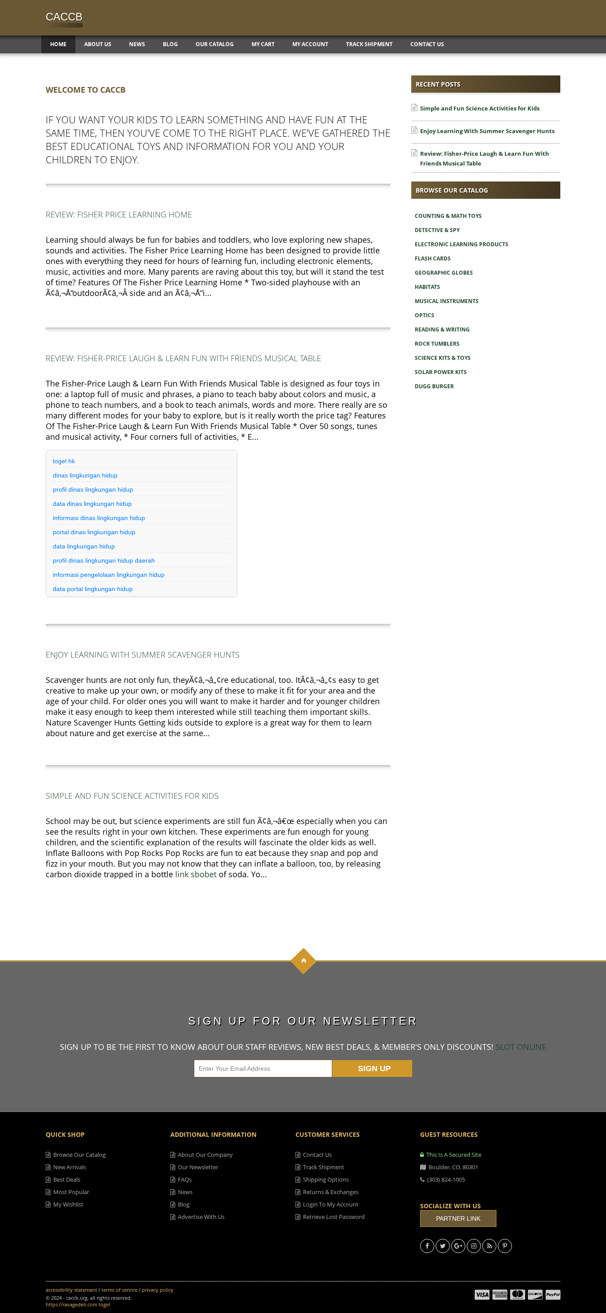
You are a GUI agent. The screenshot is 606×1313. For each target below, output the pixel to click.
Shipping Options (324, 1179)
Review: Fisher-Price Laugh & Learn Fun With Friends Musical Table (183, 358)
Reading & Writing (442, 329)
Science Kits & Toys (443, 358)
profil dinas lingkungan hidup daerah (104, 560)
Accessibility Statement (71, 1289)
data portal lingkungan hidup (93, 588)
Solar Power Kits (441, 372)
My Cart (263, 44)
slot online (521, 1046)
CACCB (64, 17)
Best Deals (65, 1179)
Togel (104, 1304)
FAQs (183, 1179)
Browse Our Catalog (78, 1155)
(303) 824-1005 (445, 1179)
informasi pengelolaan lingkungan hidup (109, 574)
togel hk (64, 461)
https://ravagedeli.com (71, 1304)
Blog (170, 44)
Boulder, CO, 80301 (452, 1167)
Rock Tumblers (437, 343)
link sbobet (195, 874)
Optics (424, 315)
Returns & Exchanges (329, 1192)
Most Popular (70, 1192)
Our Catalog (215, 44)
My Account (310, 44)
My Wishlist (67, 1204)
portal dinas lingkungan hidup (94, 532)
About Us (97, 44)
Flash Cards (433, 258)
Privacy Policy (157, 1289)
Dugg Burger (434, 386)
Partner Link (458, 1218)
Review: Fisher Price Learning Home (119, 214)
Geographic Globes (444, 272)
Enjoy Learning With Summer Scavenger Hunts (143, 654)
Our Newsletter (196, 1167)
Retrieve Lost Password (332, 1217)
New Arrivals (68, 1167)
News (137, 44)
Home (58, 44)
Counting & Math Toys (448, 216)
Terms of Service (120, 1289)
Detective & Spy (437, 230)
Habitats (427, 287)
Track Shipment (369, 44)
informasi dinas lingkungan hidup (99, 517)
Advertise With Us (199, 1217)
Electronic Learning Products (461, 244)
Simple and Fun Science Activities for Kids (132, 795)
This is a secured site (452, 1155)
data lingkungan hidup (84, 546)
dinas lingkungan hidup (85, 475)
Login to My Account (329, 1204)
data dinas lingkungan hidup (92, 503)
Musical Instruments (447, 301)
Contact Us (427, 44)
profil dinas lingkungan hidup (93, 489)
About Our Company (204, 1155)
